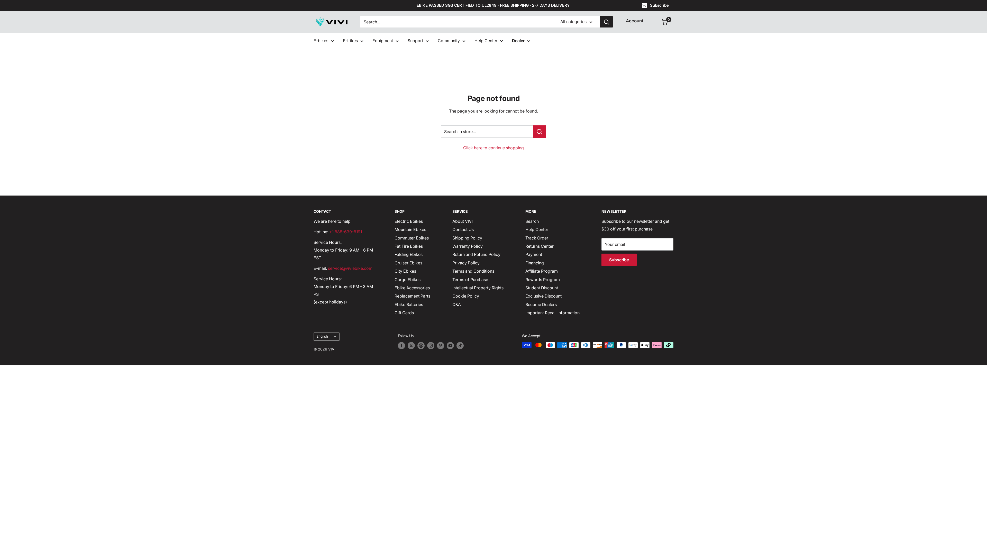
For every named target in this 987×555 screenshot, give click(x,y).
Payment (533, 254)
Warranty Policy (467, 246)
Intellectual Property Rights (478, 287)
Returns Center (539, 246)
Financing (534, 262)
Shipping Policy (467, 237)
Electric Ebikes (409, 221)
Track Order (536, 237)
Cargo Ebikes (408, 279)
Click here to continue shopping (493, 147)
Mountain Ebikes (410, 229)
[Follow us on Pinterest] (440, 345)
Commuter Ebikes (412, 237)
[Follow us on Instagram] (430, 345)
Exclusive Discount (543, 296)
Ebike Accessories (412, 287)
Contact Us (463, 229)
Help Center (485, 40)
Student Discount (541, 287)
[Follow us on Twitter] (411, 345)
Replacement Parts (412, 296)
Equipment (382, 40)
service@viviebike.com (350, 268)
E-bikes (321, 40)
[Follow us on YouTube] (450, 345)
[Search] (606, 21)
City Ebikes (405, 271)
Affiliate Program (541, 271)
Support (415, 40)
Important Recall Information (552, 312)
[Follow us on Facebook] (401, 345)
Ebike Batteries (409, 304)
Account (634, 20)
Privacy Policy (466, 262)
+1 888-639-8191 (345, 231)
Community (449, 40)
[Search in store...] (539, 131)
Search (532, 221)
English (322, 336)
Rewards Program (542, 279)
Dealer (518, 40)
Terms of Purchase (470, 279)
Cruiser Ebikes (408, 262)
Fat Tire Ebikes (409, 246)
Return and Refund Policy (476, 254)
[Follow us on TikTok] (460, 345)
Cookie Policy (465, 296)
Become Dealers (541, 304)
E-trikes (350, 40)
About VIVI (462, 221)
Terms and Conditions (473, 271)
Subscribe (659, 5)
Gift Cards (404, 312)
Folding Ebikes (409, 254)
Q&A (456, 304)
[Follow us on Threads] (421, 345)
